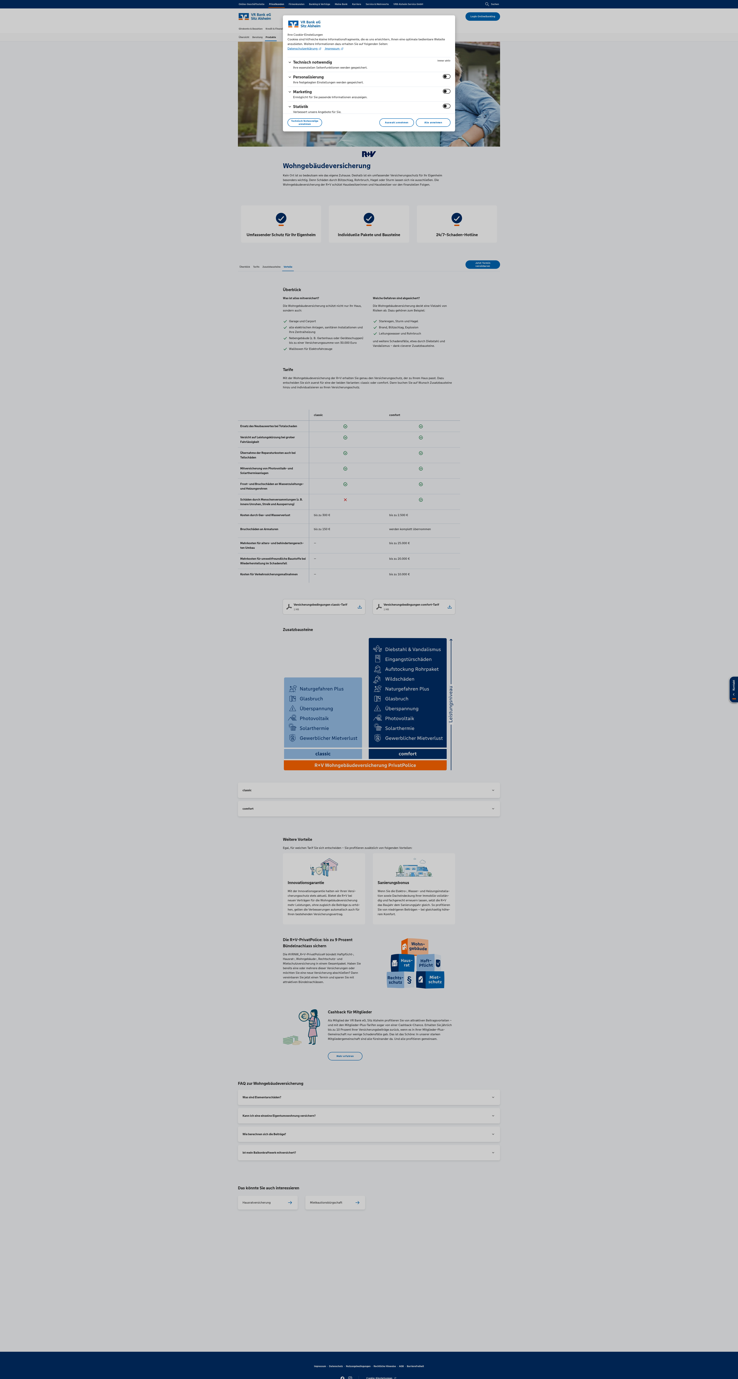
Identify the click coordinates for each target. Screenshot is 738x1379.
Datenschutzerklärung (303, 48)
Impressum (332, 48)
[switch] (446, 76)
